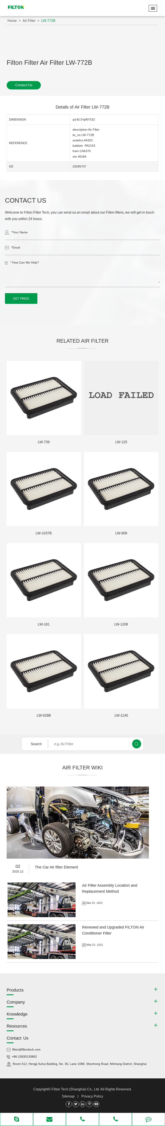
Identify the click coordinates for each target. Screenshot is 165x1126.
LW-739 (44, 442)
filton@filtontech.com (26, 1049)
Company (16, 1002)
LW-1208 (121, 624)
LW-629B (44, 715)
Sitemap (68, 1096)
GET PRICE (21, 298)
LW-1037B (44, 533)
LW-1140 (121, 715)
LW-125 (121, 442)
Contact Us (23, 85)
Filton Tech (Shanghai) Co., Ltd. (76, 1089)
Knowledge (17, 1014)
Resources (17, 1026)
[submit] (136, 743)
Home (12, 21)
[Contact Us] (148, 1119)
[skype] (16, 1119)
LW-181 (44, 624)
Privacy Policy (92, 1096)
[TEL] (82, 1119)
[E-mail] (49, 1119)
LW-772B (48, 21)
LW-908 (121, 533)
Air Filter (29, 21)
